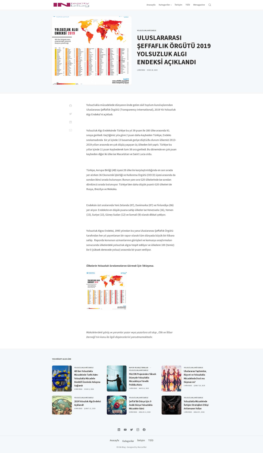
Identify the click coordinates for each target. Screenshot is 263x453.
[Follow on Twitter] (131, 430)
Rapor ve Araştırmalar (138, 367)
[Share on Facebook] (70, 105)
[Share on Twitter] (70, 114)
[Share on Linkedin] (70, 122)
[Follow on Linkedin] (119, 430)
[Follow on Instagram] (138, 430)
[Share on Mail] (70, 130)
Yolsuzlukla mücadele (146, 30)
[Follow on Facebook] (144, 430)
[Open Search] (209, 5)
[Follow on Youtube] (125, 430)
